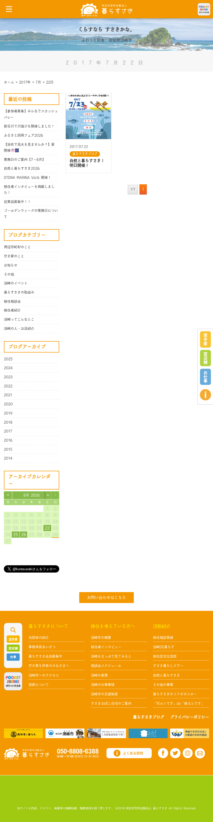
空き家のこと (14, 256)
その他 (9, 274)
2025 (8, 359)
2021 (8, 395)
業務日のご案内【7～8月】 (24, 159)
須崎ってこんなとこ (19, 319)
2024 (8, 368)
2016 (8, 440)
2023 (8, 377)
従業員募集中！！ (17, 202)
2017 (8, 431)
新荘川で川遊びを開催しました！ (29, 126)
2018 (8, 422)
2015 (8, 449)
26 (23, 535)
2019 (8, 413)
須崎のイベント (16, 283)
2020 (8, 404)
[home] (106, 9)
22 (47, 528)
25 (15, 535)
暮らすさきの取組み (19, 292)
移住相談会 (12, 301)
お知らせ (10, 265)
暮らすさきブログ (84, 154)
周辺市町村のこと (17, 247)
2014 (8, 458)
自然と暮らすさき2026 (22, 168)
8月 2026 (31, 495)
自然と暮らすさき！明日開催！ (87, 163)
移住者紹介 (12, 310)
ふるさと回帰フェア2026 (23, 135)
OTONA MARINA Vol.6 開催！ (27, 177)
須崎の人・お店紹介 (19, 328)
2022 (8, 386)
